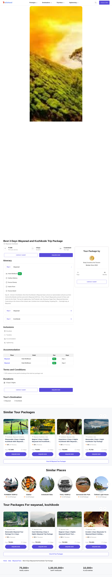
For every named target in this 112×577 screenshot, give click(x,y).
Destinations (46, 2)
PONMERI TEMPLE (10, 494)
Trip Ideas (60, 2)
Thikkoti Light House (101, 494)
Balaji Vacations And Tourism (91, 262)
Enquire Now (16, 454)
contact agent (21, 255)
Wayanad (8, 244)
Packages (32, 2)
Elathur (28, 494)
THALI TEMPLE (65, 494)
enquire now (56, 255)
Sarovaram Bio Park (83, 494)
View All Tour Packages (56, 554)
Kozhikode (15, 244)
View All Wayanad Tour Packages (56, 461)
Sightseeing (73, 2)
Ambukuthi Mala (47, 494)
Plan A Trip (104, 2)
